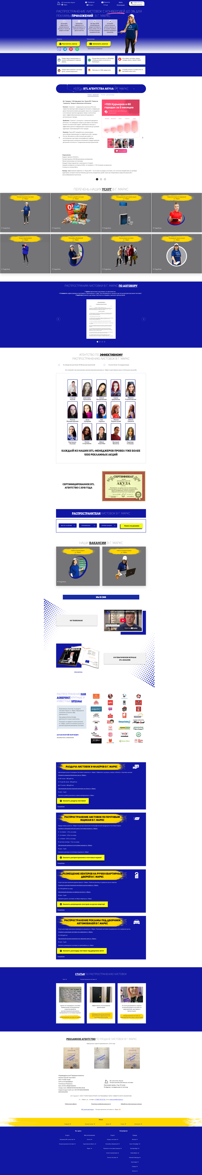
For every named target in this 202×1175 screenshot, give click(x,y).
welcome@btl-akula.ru (116, 1099)
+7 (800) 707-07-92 (100, 1099)
